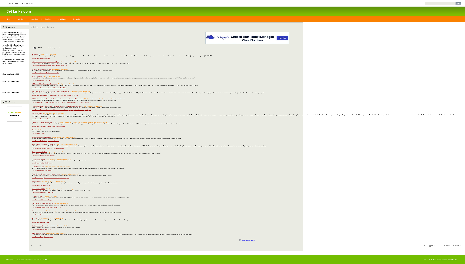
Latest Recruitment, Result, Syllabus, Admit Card (45, 61)
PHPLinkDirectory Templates (439, 259)
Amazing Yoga (36, 218)
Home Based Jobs (37, 76)
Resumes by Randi (37, 113)
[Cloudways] (247, 43)
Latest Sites (34, 19)
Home (9, 19)
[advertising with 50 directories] (247, 240)
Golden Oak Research (38, 166)
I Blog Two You (452, 259)
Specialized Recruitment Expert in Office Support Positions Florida (50, 91)
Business (43, 27)
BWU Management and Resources (41, 137)
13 (446, 246)
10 (440, 246)
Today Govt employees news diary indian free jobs (46, 174)
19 (457, 246)
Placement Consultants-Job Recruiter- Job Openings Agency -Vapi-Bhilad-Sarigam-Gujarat (57, 106)
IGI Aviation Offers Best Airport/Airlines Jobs (44, 84)
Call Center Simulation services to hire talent (44, 122)
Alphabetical (58, 48)
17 (453, 246)
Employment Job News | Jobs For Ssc (42, 203)
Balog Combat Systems (38, 233)
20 (459, 246)
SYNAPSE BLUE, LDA (38, 189)
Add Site (20, 19)
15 (449, 246)
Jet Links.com (19, 11)
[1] (430, 246)
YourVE (34, 129)
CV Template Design (37, 196)
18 (455, 246)
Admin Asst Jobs (36, 54)
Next (461, 246)
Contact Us (76, 19)
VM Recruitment (36, 181)
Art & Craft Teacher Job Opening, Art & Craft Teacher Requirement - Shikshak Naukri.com (57, 98)
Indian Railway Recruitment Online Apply (43, 144)
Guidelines (62, 19)
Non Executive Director (38, 211)
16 (451, 246)
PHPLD (47, 259)
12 (444, 246)
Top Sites (48, 19)
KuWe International (37, 225)
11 (442, 246)
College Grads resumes (38, 159)
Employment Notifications (39, 152)
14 (448, 246)
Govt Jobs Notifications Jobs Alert (41, 69)
